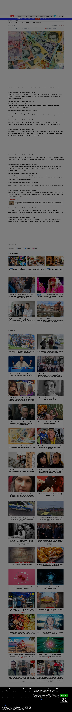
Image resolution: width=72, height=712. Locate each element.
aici (5, 705)
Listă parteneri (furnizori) (37, 699)
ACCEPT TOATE (64, 695)
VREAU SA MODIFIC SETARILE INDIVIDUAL (64, 700)
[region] (36, 699)
